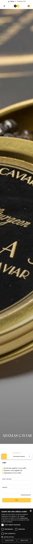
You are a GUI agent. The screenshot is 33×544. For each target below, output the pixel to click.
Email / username (6, 479)
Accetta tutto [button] (9, 540)
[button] (16, 537)
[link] (28, 6)
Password (4, 487)
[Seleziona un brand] (16, 6)
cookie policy (24, 518)
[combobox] (31, 511)
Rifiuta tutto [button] (24, 540)
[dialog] (16, 526)
